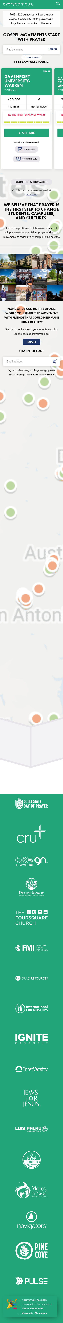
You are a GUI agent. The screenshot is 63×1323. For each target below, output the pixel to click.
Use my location (33, 57)
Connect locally (29, 159)
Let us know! (31, 194)
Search (52, 49)
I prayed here (29, 149)
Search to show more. (31, 182)
